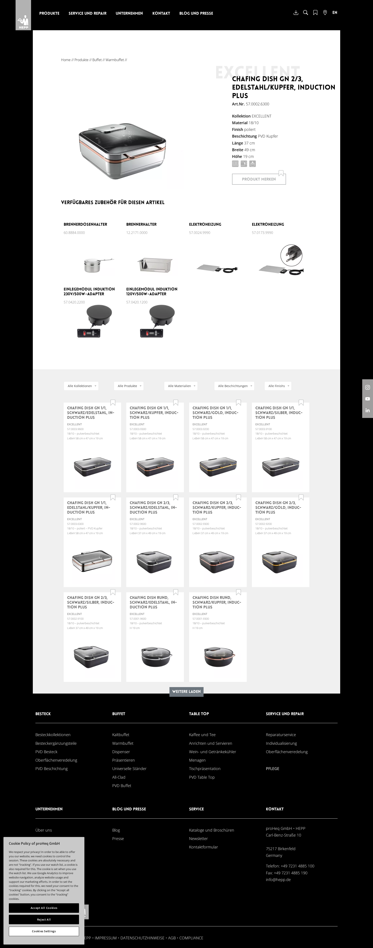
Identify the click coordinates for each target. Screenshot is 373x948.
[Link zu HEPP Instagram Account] (367, 387)
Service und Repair (87, 14)
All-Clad (118, 777)
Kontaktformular (203, 847)
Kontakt (161, 14)
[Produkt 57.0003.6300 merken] (113, 497)
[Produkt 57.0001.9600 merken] (175, 592)
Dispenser (121, 751)
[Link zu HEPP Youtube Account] (367, 398)
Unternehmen (129, 14)
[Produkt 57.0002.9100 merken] (113, 592)
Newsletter (198, 838)
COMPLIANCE (191, 937)
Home (66, 59)
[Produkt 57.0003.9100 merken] (301, 402)
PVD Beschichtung (51, 768)
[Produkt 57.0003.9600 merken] (113, 402)
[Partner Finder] (325, 15)
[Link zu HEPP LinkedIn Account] (367, 410)
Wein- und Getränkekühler (212, 751)
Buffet (97, 59)
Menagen (197, 760)
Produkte (49, 14)
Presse (118, 838)
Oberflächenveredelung (56, 760)
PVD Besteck (46, 751)
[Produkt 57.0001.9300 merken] (238, 592)
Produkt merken (259, 180)
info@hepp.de (278, 879)
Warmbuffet (115, 59)
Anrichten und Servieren (210, 743)
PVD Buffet (121, 785)
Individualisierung (281, 743)
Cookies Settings (44, 931)
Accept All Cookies (44, 908)
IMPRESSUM (106, 937)
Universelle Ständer (129, 768)
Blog (116, 830)
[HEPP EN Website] (334, 16)
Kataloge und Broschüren (211, 830)
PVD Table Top (202, 777)
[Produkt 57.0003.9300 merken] (175, 402)
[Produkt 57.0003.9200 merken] (238, 402)
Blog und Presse (196, 14)
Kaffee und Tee (202, 734)
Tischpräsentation (205, 768)
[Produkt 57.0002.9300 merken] (238, 497)
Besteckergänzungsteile (56, 743)
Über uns (43, 830)
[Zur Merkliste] (315, 15)
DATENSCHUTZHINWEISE (142, 937)
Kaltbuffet (120, 734)
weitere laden (186, 692)
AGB (172, 937)
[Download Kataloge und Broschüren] (296, 16)
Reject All (44, 919)
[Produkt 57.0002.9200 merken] (301, 497)
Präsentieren (123, 760)
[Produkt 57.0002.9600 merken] (175, 497)
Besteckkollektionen (53, 734)
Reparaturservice (281, 734)
